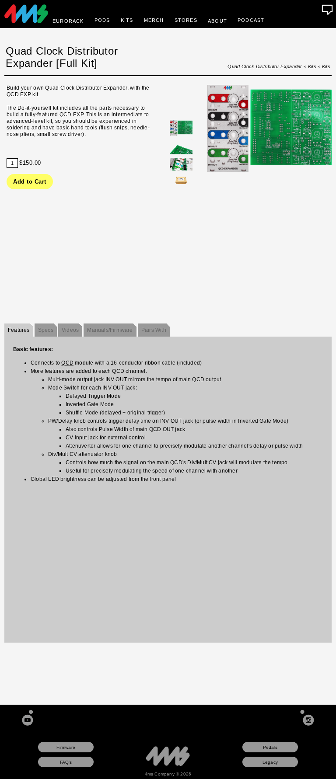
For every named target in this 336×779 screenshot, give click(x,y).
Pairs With (153, 330)
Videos (70, 330)
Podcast (251, 20)
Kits (127, 20)
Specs (45, 330)
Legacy (270, 762)
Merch (154, 20)
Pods (102, 20)
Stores (186, 20)
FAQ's (66, 762)
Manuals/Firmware (110, 330)
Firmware (65, 747)
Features (19, 330)
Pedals (270, 747)
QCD (67, 363)
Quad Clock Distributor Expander (265, 66)
